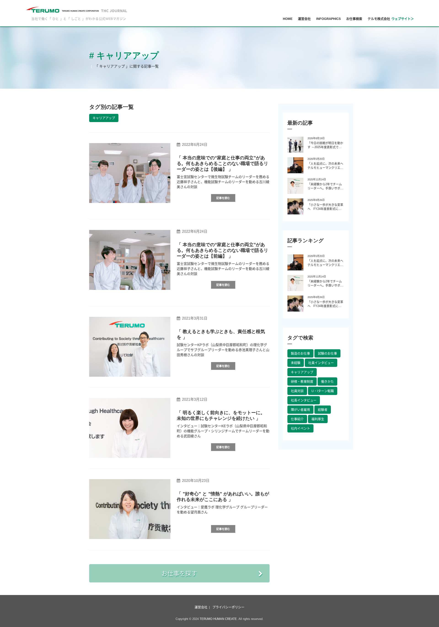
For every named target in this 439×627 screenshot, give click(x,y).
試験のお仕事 (327, 353)
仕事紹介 (297, 419)
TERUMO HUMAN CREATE (218, 619)
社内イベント (300, 428)
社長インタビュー (303, 400)
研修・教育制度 (302, 381)
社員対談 (297, 391)
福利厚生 (317, 419)
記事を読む (223, 198)
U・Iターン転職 (322, 391)
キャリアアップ (104, 118)
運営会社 (201, 607)
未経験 (295, 363)
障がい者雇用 (300, 409)
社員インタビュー (321, 363)
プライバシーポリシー (228, 607)
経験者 (322, 409)
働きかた (327, 381)
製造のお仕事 (300, 353)
